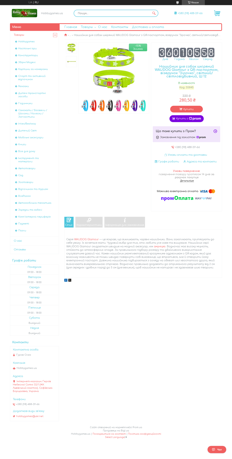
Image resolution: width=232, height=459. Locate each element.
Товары (87, 27)
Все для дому (26, 151)
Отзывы (20, 249)
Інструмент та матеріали (28, 160)
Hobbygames (26, 41)
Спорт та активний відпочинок (31, 78)
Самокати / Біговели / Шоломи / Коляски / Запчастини (32, 113)
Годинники (25, 103)
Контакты (119, 27)
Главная (70, 27)
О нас (102, 27)
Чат (219, 449)
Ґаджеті (23, 223)
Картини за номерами (33, 69)
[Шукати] (154, 13)
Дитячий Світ (27, 130)
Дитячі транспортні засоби (32, 95)
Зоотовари (25, 182)
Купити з (182, 118)
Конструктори (28, 55)
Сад (20, 175)
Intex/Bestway (27, 123)
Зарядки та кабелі (30, 210)
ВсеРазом (24, 196)
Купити (188, 109)
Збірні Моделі (27, 62)
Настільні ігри (27, 48)
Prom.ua (137, 427)
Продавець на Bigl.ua (116, 430)
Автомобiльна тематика (34, 203)
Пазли (22, 230)
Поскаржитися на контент (109, 434)
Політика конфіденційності (144, 434)
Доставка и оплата (148, 27)
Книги (22, 144)
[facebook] (65, 280)
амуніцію (159, 246)
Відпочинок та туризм (33, 189)
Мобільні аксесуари (30, 137)
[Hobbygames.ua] (24, 13)
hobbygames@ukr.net (30, 416)
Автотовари (26, 168)
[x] (69, 280)
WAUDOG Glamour (86, 239)
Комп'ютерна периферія (34, 217)
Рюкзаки (23, 86)
